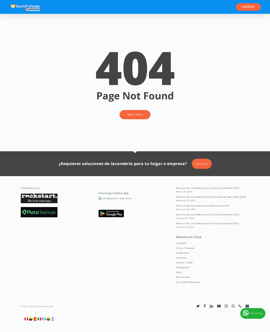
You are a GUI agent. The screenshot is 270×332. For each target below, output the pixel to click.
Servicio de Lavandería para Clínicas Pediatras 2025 (207, 214)
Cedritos (181, 257)
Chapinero (182, 252)
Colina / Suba (184, 262)
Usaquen (181, 243)
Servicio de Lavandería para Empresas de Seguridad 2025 (211, 196)
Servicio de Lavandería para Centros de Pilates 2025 (208, 188)
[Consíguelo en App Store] (115, 202)
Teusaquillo (183, 267)
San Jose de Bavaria (188, 282)
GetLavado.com (45, 306)
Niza (179, 272)
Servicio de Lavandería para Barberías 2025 (202, 205)
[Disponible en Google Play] (111, 215)
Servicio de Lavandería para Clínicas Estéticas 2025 (207, 223)
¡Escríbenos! (202, 163)
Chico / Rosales (185, 248)
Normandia (183, 277)
